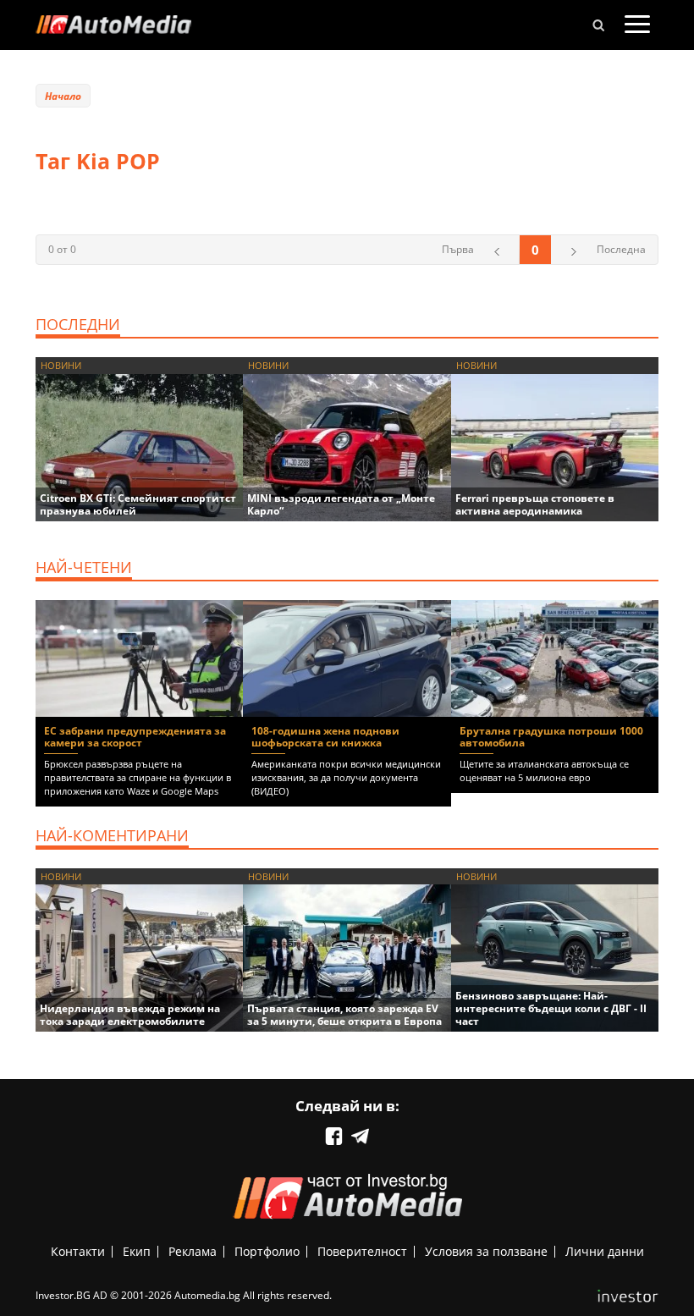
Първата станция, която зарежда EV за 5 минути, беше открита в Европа (344, 1014)
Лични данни (604, 1251)
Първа (458, 249)
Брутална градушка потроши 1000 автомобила (551, 737)
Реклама (192, 1251)
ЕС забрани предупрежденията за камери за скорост (135, 737)
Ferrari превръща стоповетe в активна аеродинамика (534, 504)
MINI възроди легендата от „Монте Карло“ (341, 504)
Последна (621, 249)
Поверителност (362, 1251)
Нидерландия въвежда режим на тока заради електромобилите (130, 1014)
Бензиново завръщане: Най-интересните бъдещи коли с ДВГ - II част (551, 1008)
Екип (137, 1251)
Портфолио (267, 1251)
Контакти (78, 1251)
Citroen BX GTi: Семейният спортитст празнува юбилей (138, 504)
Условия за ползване (486, 1251)
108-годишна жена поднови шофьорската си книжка (325, 737)
